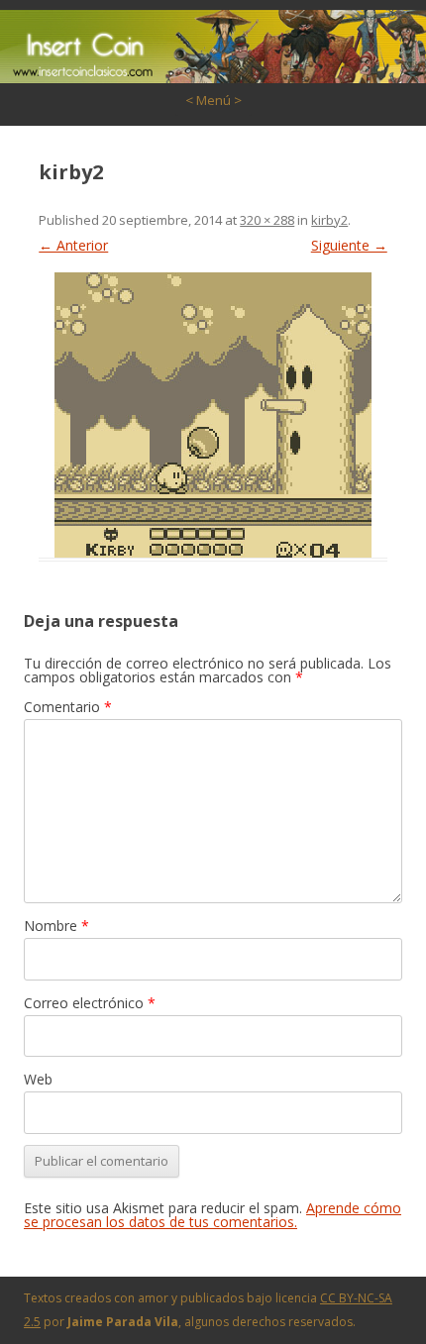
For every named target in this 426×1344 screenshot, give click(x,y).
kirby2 (329, 220)
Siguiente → (349, 245)
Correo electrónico (90, 1002)
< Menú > (213, 100)
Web (38, 1079)
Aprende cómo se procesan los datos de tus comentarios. (212, 1214)
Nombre (56, 925)
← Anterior (73, 245)
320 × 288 (267, 220)
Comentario (68, 706)
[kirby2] (213, 415)
